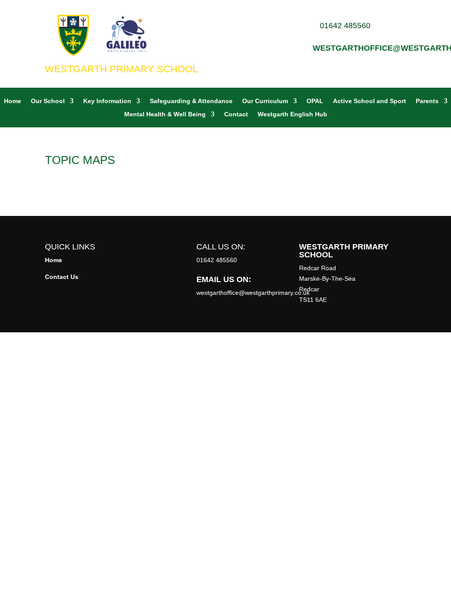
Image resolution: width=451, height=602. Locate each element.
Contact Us (61, 276)
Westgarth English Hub (292, 114)
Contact (236, 114)
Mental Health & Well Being (165, 114)
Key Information (107, 101)
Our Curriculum (265, 101)
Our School (48, 101)
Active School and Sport (369, 101)
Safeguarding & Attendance (191, 101)
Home (12, 101)
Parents (427, 101)
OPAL (315, 101)
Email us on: (223, 279)
